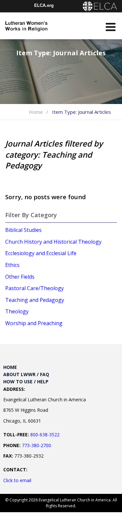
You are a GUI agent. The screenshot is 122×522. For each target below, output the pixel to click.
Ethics (12, 265)
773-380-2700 (36, 445)
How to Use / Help (25, 381)
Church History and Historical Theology (53, 241)
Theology (17, 311)
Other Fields (19, 276)
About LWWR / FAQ (26, 374)
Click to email (17, 480)
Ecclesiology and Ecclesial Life (40, 253)
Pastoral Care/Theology (34, 288)
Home (36, 112)
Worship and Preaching (33, 323)
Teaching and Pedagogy (34, 300)
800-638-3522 (45, 434)
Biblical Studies (23, 230)
